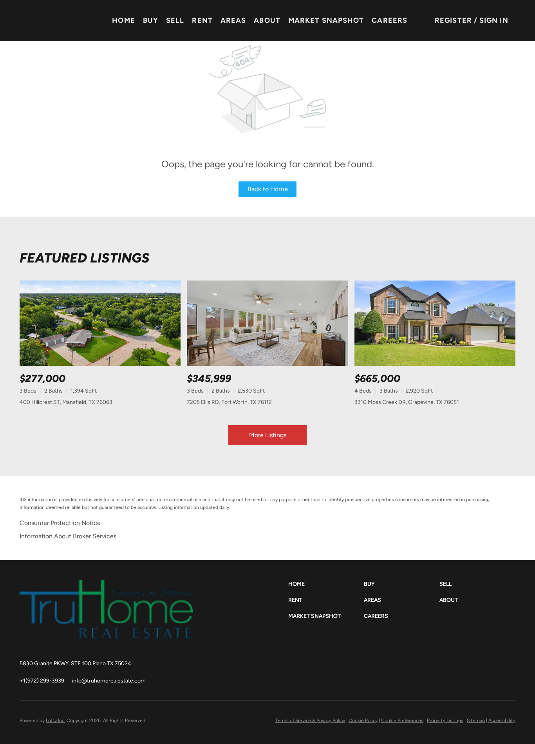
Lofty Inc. (55, 720)
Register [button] (453, 20)
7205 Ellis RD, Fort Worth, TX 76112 (229, 402)
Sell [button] (175, 20)
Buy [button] (150, 20)
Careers (389, 20)
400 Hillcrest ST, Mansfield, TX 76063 (66, 402)
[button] (326, 584)
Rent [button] (202, 20)
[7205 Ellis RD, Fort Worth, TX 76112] (267, 323)
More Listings (267, 435)
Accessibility (501, 720)
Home (123, 20)
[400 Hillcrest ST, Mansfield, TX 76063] (100, 323)
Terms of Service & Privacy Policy (310, 720)
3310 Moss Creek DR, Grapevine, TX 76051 (406, 402)
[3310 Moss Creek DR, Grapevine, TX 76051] (434, 323)
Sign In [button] (493, 20)
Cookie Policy (363, 720)
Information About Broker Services (68, 536)
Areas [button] (233, 20)
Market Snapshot (326, 20)
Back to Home (268, 189)
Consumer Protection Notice (60, 523)
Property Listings (445, 720)
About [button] (267, 20)
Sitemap (476, 720)
